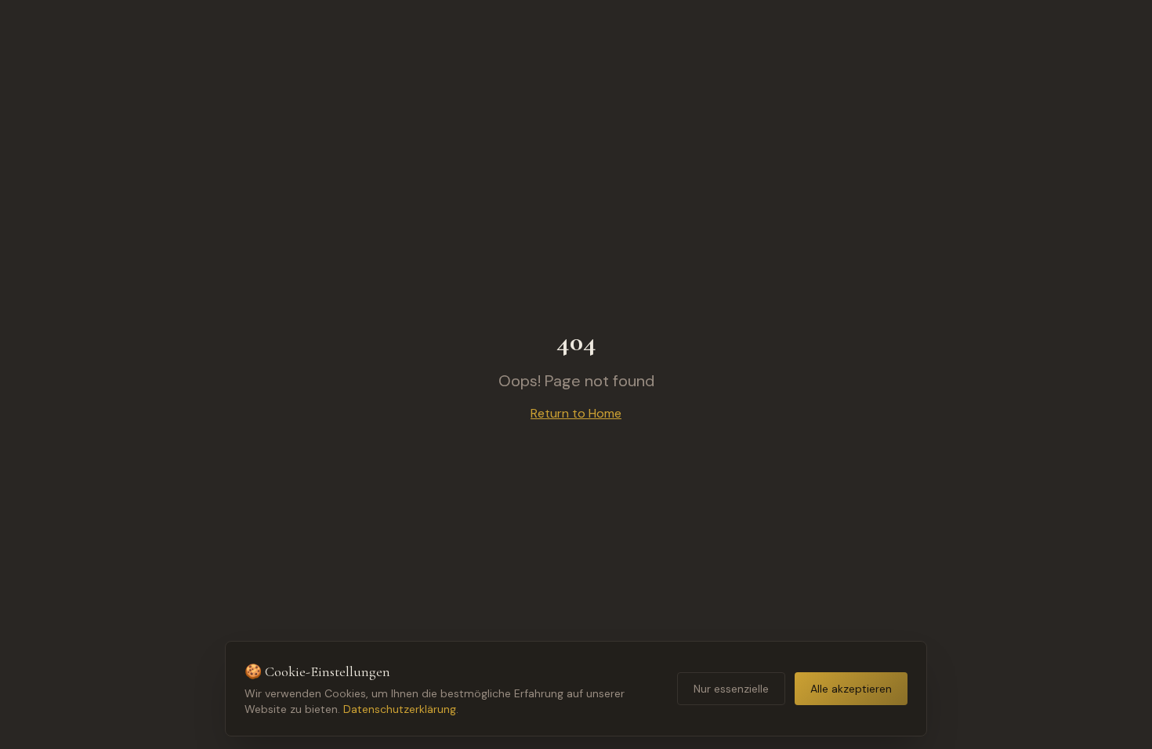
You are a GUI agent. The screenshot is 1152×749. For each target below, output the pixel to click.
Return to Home (576, 413)
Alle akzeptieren (851, 689)
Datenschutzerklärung (399, 709)
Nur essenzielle (731, 689)
